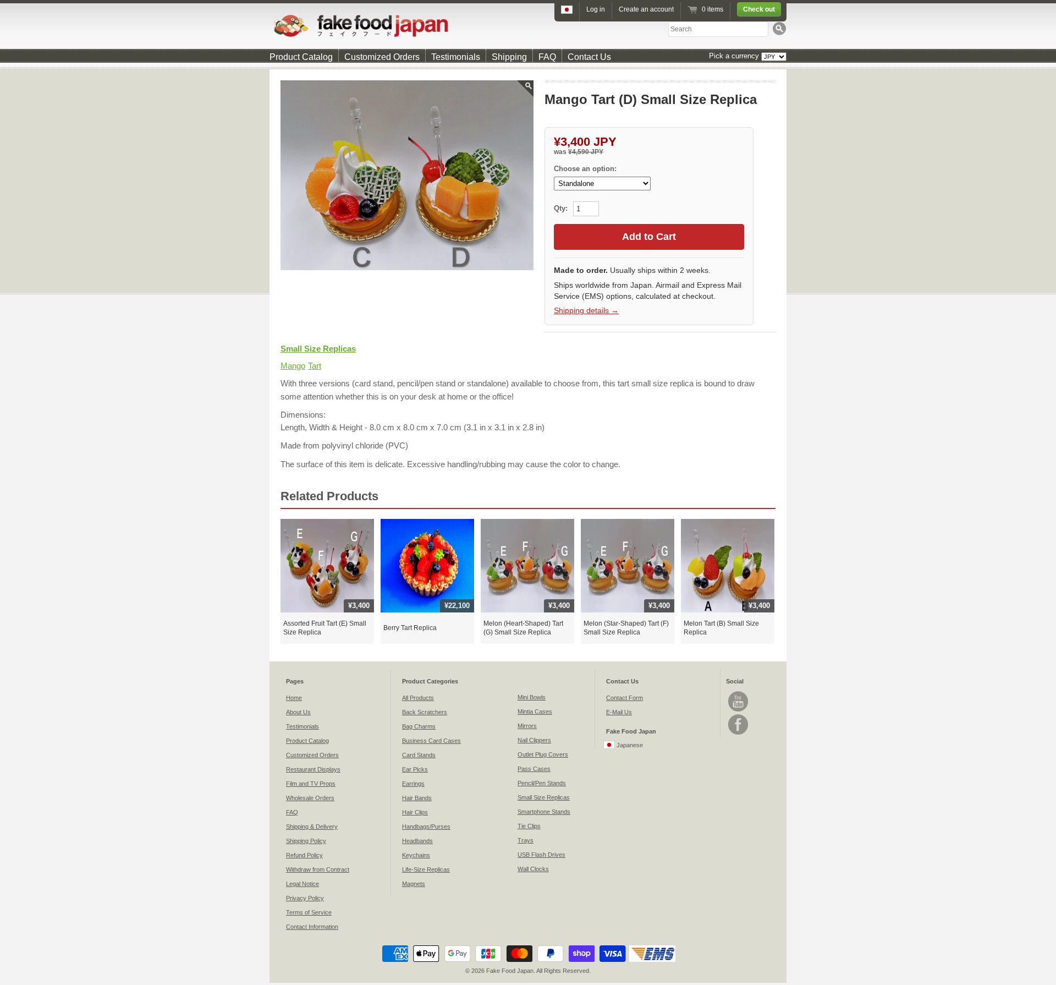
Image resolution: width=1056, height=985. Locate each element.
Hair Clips (415, 812)
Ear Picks (415, 769)
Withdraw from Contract (317, 869)
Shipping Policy (306, 841)
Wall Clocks (533, 869)
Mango (292, 365)
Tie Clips (529, 826)
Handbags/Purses (426, 826)
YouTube (738, 701)
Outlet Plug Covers (543, 754)
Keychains (416, 855)
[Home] (528, 25)
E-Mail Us (619, 712)
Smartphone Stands (544, 811)
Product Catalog (301, 57)
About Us (298, 712)
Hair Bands (417, 798)
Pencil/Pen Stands (542, 783)
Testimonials (455, 57)
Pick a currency (735, 56)
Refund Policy (304, 855)
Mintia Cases (535, 711)
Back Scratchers (424, 712)
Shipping (509, 57)
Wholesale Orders (310, 798)
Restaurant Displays (313, 769)
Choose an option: (585, 169)
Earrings (413, 783)
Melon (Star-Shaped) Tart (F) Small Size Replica (626, 628)
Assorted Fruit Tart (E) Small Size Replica (324, 628)
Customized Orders (382, 57)
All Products (418, 697)
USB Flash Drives (541, 854)
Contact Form (624, 697)
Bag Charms (419, 726)
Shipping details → (586, 310)
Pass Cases (534, 768)
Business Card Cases (431, 740)
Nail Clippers (534, 740)
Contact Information (312, 926)
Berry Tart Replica (410, 628)
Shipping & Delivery (312, 826)
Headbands (417, 841)
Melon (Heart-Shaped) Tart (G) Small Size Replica (523, 628)
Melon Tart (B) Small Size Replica (721, 628)
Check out (759, 9)
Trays (526, 840)
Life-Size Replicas (426, 869)
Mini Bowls (532, 697)
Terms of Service (309, 912)
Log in (595, 9)
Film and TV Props (311, 783)
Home (294, 697)
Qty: (562, 208)
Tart (314, 365)
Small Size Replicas (318, 348)
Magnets (413, 883)
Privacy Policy (305, 898)
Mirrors (527, 726)
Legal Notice (302, 883)
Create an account (646, 9)
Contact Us (589, 57)
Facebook (738, 724)
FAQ (547, 57)
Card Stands (419, 755)
